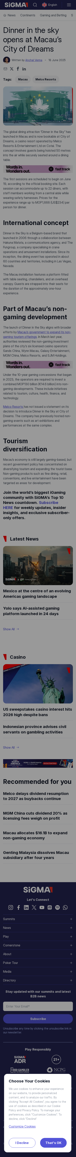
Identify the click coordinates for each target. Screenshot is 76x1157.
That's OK (53, 1143)
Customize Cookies (22, 1126)
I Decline (22, 1143)
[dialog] (38, 578)
